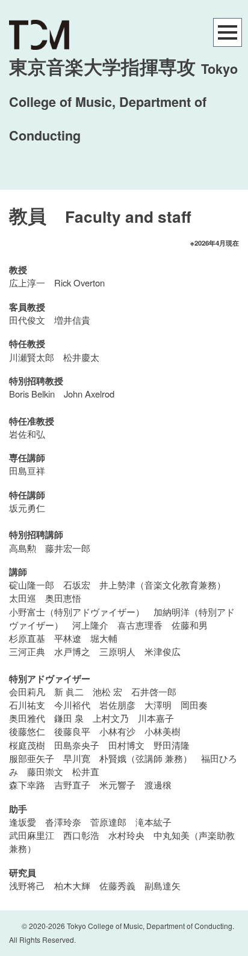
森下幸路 (27, 784)
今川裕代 (72, 704)
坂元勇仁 (27, 507)
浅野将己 (27, 885)
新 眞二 (69, 691)
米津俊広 (162, 651)
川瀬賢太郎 (31, 357)
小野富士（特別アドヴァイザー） (76, 611)
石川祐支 (27, 704)
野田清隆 (171, 745)
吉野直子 (72, 784)
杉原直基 (27, 638)
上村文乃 (111, 718)
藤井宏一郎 (67, 548)
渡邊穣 (158, 784)
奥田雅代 (27, 718)
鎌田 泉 (69, 718)
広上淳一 (27, 282)
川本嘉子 (156, 718)
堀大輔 (103, 638)
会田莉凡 (27, 691)
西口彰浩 (81, 835)
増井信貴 (72, 319)
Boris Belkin (32, 393)
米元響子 (117, 784)
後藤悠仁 (27, 731)
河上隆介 (90, 625)
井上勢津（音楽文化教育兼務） (162, 584)
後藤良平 (72, 731)
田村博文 (126, 745)
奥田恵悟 (63, 597)
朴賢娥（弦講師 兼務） (145, 758)
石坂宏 (76, 584)
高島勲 (22, 548)
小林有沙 (117, 731)
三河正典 (27, 651)
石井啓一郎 (153, 691)
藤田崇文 (45, 771)
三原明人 (117, 651)
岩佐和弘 (27, 434)
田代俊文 (27, 319)
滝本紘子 (153, 821)
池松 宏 (107, 691)
